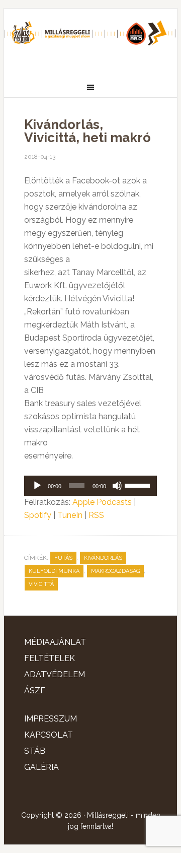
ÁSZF (34, 690)
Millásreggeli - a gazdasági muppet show (90, 39)
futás (63, 558)
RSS (96, 515)
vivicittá (41, 584)
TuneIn (69, 515)
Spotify (37, 515)
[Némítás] (117, 486)
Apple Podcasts (102, 502)
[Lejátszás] (37, 486)
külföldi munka (54, 571)
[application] (90, 486)
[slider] (138, 485)
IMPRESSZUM (50, 719)
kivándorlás (103, 558)
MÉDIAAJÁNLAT (55, 642)
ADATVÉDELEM (54, 674)
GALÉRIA (41, 767)
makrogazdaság (115, 571)
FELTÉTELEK (49, 658)
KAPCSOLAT (48, 735)
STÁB (34, 751)
